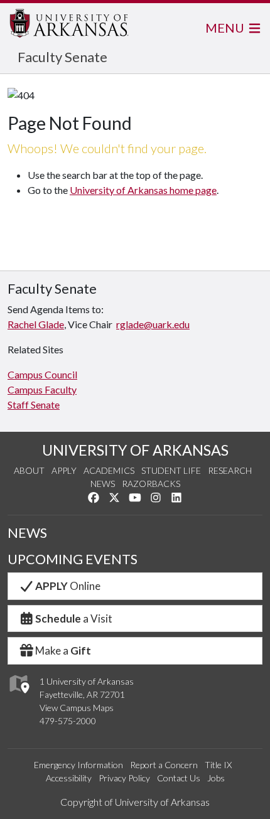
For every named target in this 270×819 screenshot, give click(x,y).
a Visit (73, 618)
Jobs (216, 778)
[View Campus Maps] (19, 696)
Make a (63, 650)
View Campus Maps (77, 707)
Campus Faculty (42, 389)
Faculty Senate (62, 56)
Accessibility (69, 778)
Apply (64, 470)
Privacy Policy (124, 778)
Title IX (218, 764)
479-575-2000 (68, 720)
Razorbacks (151, 483)
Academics (109, 470)
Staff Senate (34, 404)
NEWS (27, 533)
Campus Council (42, 374)
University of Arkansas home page (143, 190)
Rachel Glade (36, 324)
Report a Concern (164, 764)
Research (230, 470)
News (102, 483)
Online (67, 585)
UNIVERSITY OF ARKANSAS (135, 450)
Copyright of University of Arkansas (135, 802)
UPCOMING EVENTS (73, 559)
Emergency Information (78, 764)
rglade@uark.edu (153, 324)
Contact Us (178, 778)
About (29, 470)
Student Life (171, 470)
